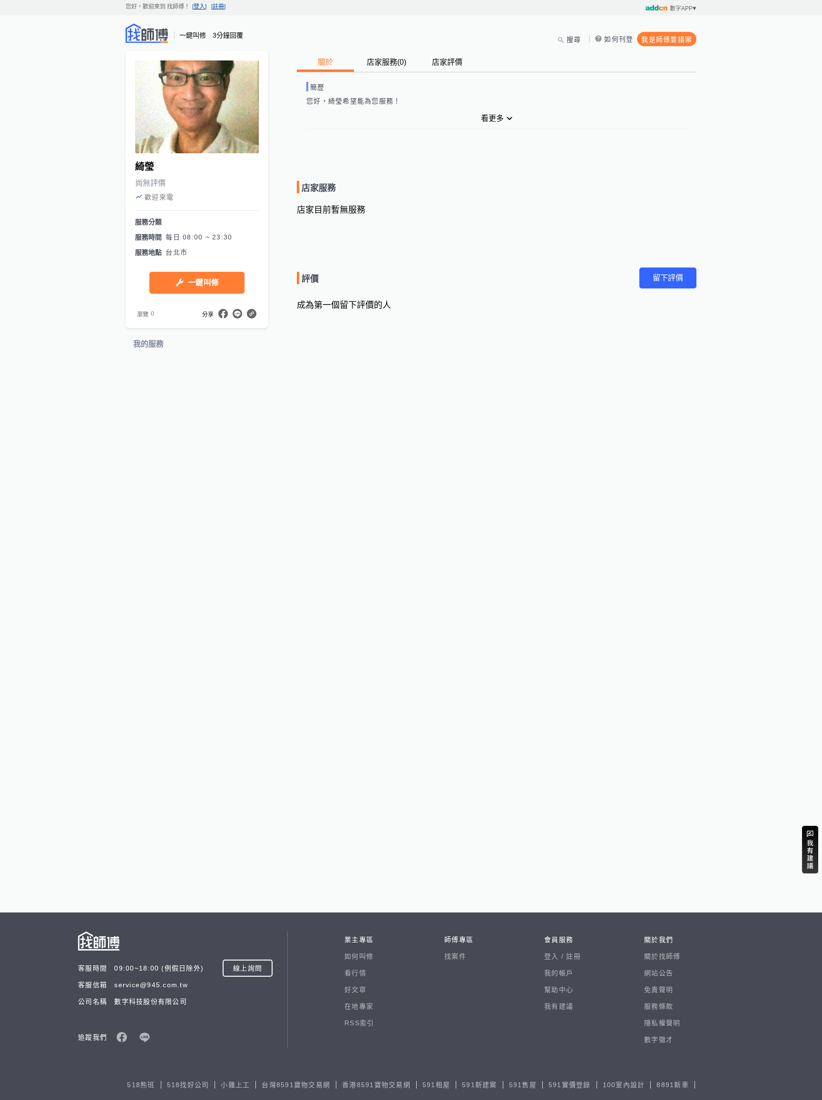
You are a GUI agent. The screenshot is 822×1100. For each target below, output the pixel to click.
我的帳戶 (558, 973)
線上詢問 (247, 968)
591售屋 (523, 1085)
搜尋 (574, 39)
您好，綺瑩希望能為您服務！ (353, 101)
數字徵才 (658, 1039)
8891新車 (672, 1085)
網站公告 (658, 973)
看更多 (492, 118)
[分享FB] (223, 313)
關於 (325, 62)
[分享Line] (237, 313)
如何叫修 (358, 956)
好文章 (355, 989)
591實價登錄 (569, 1085)
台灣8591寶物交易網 (296, 1085)
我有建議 (558, 1006)
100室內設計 (624, 1085)
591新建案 (479, 1085)
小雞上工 (235, 1085)
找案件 (455, 956)
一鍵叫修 (203, 282)
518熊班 (141, 1085)
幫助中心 (558, 989)
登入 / (555, 956)
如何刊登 (618, 39)
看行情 (355, 973)
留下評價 (668, 278)
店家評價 (447, 62)
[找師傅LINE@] (144, 1037)
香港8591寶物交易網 (376, 1085)
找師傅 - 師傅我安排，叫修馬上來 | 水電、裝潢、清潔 (147, 33)
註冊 (573, 956)
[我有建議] (810, 849)
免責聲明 (658, 989)
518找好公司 (188, 1085)
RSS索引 (359, 1023)
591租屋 (436, 1085)
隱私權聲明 (662, 1023)
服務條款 (658, 1006)
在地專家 (358, 1006)
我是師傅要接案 (666, 39)
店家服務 (386, 62)
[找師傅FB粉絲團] (121, 1037)
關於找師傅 (662, 956)
